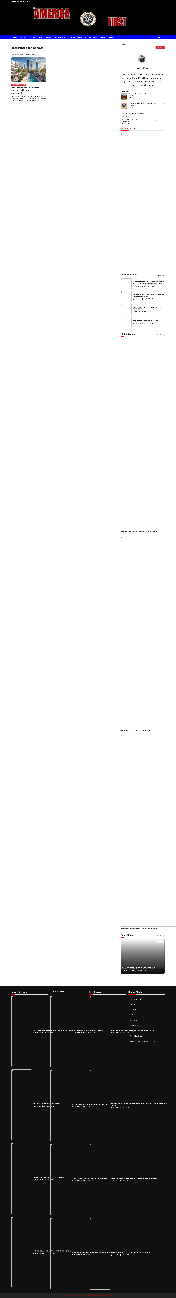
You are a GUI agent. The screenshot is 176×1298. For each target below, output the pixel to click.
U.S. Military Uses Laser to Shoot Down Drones (87, 1030)
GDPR (131, 1015)
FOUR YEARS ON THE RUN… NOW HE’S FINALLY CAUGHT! (139, 532)
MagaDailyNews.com (72, 1295)
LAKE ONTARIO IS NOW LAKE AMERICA (138, 968)
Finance (32, 37)
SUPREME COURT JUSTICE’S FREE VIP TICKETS (48, 1104)
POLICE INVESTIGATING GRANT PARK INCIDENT (136, 730)
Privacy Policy (134, 1031)
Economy (49, 37)
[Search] (162, 37)
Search (123, 45)
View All (159, 275)
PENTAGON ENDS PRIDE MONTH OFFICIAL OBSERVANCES (139, 929)
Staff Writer (16, 93)
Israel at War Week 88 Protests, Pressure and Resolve (25, 89)
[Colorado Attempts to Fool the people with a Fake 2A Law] (124, 106)
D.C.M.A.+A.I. (134, 1020)
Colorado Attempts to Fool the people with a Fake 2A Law (146, 103)
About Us (132, 1004)
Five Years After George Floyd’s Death (133, 113)
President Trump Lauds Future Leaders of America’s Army (139, 120)
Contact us (113, 37)
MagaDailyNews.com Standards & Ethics (142, 1041)
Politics (40, 37)
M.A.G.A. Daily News (19, 37)
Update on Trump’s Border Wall (138, 94)
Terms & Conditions (136, 1036)
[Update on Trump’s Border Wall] (124, 96)
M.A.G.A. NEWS (60, 37)
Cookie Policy (134, 1025)
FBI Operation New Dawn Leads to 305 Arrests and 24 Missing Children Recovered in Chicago (148, 282)
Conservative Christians (77, 37)
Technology (93, 37)
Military (103, 37)
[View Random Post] (159, 37)
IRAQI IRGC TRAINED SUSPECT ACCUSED (146, 321)
